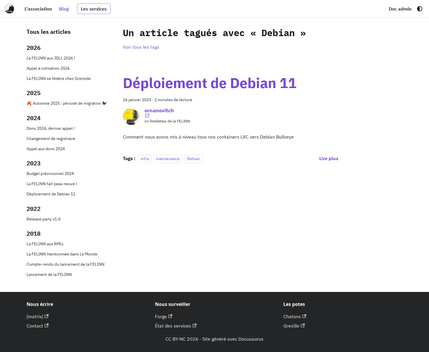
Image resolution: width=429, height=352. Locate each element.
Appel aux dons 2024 (46, 148)
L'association (38, 9)
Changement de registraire (51, 138)
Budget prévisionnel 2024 (50, 173)
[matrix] (35, 316)
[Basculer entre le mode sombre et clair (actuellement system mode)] (419, 8)
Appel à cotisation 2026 (48, 68)
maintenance (168, 158)
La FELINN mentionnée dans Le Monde (62, 254)
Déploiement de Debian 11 (51, 194)
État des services (173, 326)
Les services (94, 9)
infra (144, 158)
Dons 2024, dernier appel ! (51, 128)
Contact (35, 326)
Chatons (292, 316)
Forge (161, 316)
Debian (193, 158)
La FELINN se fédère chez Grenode (59, 78)
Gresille (291, 326)
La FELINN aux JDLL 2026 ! (51, 58)
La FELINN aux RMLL (45, 243)
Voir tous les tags (141, 47)
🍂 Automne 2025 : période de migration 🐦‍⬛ (67, 103)
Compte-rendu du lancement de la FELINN (65, 264)
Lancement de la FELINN (49, 274)
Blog (64, 9)
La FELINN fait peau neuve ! (52, 183)
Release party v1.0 (43, 219)
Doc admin (400, 9)
